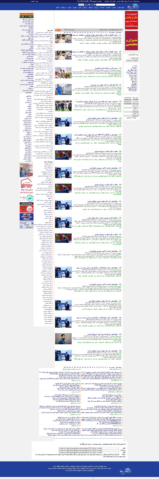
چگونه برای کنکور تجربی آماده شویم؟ (69, 432)
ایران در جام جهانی (80, 192)
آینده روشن (27, 118)
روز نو (73, 391)
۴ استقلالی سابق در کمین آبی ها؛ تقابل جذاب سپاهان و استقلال (104, 398)
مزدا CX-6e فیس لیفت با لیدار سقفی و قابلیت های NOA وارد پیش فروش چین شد (57, 378)
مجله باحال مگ (29, 23)
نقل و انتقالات (48, 163)
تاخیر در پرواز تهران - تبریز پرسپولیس (69, 423)
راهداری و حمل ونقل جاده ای (44, 226)
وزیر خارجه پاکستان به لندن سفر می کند (69, 389)
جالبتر (119, 53)
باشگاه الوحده (48, 309)
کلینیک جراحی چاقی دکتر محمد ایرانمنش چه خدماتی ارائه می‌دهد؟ (62, 428)
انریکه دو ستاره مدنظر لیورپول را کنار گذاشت (67, 383)
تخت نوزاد (30, 38)
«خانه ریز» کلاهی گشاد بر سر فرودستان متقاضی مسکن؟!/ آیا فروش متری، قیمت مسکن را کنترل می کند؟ (92, 389)
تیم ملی (98, 76)
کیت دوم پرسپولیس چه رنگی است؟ (70, 422)
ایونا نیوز (72, 403)
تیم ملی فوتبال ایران (101, 109)
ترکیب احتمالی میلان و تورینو (113, 399)
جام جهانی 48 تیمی (87, 309)
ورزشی (96, 7)
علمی (79, 7)
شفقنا (119, 136)
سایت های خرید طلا (28, 19)
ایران (85, 76)
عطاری (31, 48)
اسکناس (28, 134)
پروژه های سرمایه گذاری (45, 234)
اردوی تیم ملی (79, 76)
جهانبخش (92, 43)
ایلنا (120, 352)
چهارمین (99, 43)
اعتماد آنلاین (27, 142)
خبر (131, 1)
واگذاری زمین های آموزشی (44, 204)
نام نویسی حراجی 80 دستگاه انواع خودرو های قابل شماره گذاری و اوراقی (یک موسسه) (97, 419)
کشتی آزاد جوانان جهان (45, 238)
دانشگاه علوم (48, 168)
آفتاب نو (28, 110)
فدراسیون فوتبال (47, 267)
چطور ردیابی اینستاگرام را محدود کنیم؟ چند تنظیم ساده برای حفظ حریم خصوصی (43, 127)
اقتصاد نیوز (28, 161)
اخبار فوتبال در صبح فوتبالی (115, 391)
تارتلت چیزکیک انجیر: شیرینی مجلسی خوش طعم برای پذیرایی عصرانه (60, 412)
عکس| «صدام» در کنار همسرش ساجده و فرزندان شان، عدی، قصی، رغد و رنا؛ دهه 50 (98, 383)
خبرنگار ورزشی (47, 311)
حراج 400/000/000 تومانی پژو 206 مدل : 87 (109, 423)
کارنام (50, 186)
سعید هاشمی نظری (46, 206)
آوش (29, 114)
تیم (73, 76)
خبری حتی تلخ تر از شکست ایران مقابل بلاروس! (66, 420)
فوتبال (100, 309)
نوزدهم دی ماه (48, 319)
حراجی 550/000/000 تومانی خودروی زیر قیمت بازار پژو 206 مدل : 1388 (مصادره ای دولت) (96, 420)
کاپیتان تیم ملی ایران (109, 93)
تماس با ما (112, 1)
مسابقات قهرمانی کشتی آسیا (44, 190)
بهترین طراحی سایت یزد (26, 68)
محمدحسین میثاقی (47, 275)
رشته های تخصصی (47, 295)
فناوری (75, 7)
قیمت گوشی (30, 32)
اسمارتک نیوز (27, 136)
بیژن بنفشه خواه (47, 285)
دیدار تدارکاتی (91, 76)
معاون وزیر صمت (47, 297)
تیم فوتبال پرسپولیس (46, 248)
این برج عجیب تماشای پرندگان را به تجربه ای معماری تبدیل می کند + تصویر (101, 435)
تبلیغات (73, 425)
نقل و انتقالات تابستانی (46, 232)
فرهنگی (90, 7)
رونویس (119, 37)
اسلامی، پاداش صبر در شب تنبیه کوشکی (69, 417)
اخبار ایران (28, 126)
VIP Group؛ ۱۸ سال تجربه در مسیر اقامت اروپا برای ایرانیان (63, 433)
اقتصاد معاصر (27, 159)
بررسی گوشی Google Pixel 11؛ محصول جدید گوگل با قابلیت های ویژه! (101, 428)
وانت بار (31, 66)
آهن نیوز (28, 116)
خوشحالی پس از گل (46, 273)
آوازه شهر (28, 112)
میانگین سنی (48, 180)
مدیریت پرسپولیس (47, 271)
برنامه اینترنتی (48, 281)
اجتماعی (102, 7)
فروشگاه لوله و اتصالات (27, 50)
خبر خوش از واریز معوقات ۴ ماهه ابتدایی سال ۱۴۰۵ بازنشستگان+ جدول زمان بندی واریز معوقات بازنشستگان (91, 373)
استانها (58, 7)
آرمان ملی (28, 102)
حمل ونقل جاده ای (47, 283)
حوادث (69, 7)
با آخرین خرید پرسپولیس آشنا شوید (111, 395)
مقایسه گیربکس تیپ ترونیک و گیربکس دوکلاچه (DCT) (65, 373)
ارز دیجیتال (49, 178)
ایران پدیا (31, 34)
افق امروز (28, 144)
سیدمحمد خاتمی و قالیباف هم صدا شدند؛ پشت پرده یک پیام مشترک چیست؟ (43, 69)
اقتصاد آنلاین (27, 155)
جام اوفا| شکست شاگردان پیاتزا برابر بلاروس (109, 411)
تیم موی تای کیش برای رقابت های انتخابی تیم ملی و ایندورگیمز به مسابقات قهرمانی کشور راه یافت (53, 406)
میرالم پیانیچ (48, 222)
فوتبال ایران (82, 257)
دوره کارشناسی (47, 301)
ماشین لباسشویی (47, 291)
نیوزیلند (79, 342)
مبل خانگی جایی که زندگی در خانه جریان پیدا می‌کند (65, 430)
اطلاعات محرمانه (47, 269)
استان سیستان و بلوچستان (45, 230)
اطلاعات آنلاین (27, 140)
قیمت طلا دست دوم (28, 21)
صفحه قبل (118, 32)
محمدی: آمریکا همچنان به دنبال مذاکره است (68, 419)
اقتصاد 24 (28, 151)
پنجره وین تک (29, 58)
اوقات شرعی (120, 1)
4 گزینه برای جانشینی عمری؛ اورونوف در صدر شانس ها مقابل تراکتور (44, 75)
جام (89, 209)
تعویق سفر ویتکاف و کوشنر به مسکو (70, 386)
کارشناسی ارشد (47, 299)
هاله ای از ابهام (48, 277)
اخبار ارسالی (27, 122)
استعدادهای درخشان (46, 254)
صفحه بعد (112, 32)
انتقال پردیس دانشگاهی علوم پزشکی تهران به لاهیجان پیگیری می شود (43, 141)
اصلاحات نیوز (27, 138)
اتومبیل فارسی (27, 120)
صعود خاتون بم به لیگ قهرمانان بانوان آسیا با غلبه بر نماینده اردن (104, 407)
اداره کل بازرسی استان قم (44, 188)
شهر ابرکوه (49, 216)
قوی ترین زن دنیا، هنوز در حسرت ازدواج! (68, 411)
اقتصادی (108, 7)
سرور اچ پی (30, 56)
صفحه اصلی (136, 1)
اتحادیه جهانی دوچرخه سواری (44, 194)
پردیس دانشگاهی (47, 174)
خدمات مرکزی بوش (28, 90)
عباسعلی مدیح (48, 212)
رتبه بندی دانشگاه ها (46, 244)
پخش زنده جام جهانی (27, 52)
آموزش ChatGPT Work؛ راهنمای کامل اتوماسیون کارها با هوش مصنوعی (101, 430)
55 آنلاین (28, 96)
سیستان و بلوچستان (46, 172)
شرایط (119, 94)
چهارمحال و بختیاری (46, 182)
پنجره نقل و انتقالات (46, 242)
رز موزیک (30, 88)
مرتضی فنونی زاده (47, 260)
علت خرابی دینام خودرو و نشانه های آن (69, 377)
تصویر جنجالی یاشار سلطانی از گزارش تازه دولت (66, 399)
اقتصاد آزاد (114, 380)
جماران (119, 303)
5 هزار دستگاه (48, 214)
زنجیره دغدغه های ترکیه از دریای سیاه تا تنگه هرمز (107, 406)
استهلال (50, 198)
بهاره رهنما (49, 170)
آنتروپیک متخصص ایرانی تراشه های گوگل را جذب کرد (106, 433)
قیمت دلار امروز (29, 60)
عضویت (33, 1)
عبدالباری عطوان (47, 279)
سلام (50, 220)
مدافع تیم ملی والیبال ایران (44, 184)
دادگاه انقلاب (48, 303)
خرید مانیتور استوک (28, 70)
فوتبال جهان (104, 59)
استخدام (107, 1)
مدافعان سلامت (47, 313)
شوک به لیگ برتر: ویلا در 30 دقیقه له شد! (68, 388)
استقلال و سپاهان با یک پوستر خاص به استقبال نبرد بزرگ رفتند (104, 401)
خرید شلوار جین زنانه (27, 29)
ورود (37, 1)
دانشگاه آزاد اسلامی (46, 246)
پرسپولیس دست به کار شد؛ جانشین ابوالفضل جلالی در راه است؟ (62, 396)
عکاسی (50, 208)
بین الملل (63, 7)
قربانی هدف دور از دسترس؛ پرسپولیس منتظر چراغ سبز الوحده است (43, 87)
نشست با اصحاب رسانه (45, 250)
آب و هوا (127, 1)
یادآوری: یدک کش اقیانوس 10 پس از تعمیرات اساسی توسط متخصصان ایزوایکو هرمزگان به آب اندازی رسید (50, 407)
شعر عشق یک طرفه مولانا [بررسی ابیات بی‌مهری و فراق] (64, 435)
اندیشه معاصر (113, 369)
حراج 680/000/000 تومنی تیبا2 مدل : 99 (110, 422)
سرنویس (118, 70)
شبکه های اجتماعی (47, 264)
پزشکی (85, 7)
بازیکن (84, 109)
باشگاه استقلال (48, 293)
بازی (96, 342)
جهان (109, 43)
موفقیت (87, 43)
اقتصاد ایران (27, 157)
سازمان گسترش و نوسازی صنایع (43, 224)
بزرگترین (104, 43)
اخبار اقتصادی (27, 124)
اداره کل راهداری (47, 262)
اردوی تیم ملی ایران (107, 76)
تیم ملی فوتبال (102, 159)
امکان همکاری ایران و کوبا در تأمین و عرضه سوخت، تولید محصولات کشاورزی (100, 412)
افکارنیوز (28, 146)
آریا (30, 104)
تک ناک (115, 425)
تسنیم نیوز (118, 336)
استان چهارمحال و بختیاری (45, 176)
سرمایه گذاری (48, 165)
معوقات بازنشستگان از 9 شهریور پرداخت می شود (66, 398)
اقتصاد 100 (28, 149)
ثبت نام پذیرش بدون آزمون (44, 228)
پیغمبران (49, 192)
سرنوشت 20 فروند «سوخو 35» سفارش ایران (67, 395)
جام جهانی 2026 (78, 176)
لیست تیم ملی (112, 109)
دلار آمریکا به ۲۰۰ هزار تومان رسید (112, 396)
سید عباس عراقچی (46, 287)
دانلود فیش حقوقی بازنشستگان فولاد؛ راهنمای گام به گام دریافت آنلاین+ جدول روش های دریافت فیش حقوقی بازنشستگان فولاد (86, 377)
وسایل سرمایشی (47, 307)
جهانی (92, 93)
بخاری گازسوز (48, 202)
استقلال (28, 132)
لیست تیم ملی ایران (112, 111)
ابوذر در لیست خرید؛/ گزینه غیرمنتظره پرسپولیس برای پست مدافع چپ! (44, 48)
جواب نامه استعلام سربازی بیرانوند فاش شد (68, 401)
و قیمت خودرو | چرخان (68, 369)
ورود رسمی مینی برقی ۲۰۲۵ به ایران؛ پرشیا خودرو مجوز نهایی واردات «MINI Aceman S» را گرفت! (52, 372)
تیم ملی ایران (117, 76)
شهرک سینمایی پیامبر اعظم (44, 200)
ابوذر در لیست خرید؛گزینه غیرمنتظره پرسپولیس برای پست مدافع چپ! (44, 58)
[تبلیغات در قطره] (26, 17)
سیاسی (114, 7)
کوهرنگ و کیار (48, 317)
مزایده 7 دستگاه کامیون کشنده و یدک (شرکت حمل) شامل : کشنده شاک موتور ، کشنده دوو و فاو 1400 (93, 417)
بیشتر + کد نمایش (131, 117)
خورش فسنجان (48, 210)
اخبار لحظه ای (27, 130)
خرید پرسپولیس (47, 305)
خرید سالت (30, 78)
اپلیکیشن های (48, 321)
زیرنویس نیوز (117, 170)
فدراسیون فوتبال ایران (46, 236)
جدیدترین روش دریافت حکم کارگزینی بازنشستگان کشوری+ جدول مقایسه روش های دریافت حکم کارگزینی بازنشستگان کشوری (86, 378)
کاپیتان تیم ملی (85, 93)
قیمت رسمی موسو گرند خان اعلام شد (69, 375)
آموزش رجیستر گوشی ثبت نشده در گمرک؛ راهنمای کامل (105, 432)
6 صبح (29, 98)
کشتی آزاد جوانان (47, 258)
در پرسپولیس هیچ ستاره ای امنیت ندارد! (110, 386)
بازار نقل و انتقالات (47, 240)
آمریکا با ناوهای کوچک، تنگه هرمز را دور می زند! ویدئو (65, 409)
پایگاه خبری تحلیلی (87, 226)
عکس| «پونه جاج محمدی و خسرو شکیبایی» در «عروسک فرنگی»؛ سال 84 (101, 388)
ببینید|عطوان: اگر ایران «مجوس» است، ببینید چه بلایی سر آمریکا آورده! (43, 147)
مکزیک (84, 209)
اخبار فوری (28, 128)
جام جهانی (118, 93)
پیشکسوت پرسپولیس (46, 256)
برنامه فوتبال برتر (47, 252)
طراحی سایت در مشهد (27, 36)
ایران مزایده (113, 414)
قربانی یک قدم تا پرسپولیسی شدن (42, 44)
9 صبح (29, 100)
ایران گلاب (49, 196)
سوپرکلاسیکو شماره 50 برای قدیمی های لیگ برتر (66, 385)
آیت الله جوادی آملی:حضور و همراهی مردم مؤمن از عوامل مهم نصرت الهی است (99, 409)
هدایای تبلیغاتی (29, 76)
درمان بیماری (48, 323)
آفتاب (29, 108)
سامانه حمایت (48, 218)
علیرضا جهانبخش (116, 43)
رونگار (73, 380)
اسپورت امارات (47, 315)
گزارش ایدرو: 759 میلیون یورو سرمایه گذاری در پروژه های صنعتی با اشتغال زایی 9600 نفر (43, 81)
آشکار (29, 106)
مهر (120, 203)
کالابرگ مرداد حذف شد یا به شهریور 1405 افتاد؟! (108, 385)
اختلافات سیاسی (47, 289)
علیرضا (82, 43)
